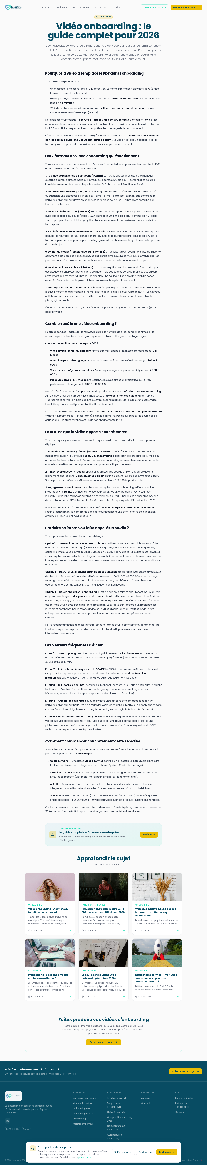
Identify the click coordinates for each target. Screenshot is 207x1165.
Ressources (99, 7)
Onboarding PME (81, 1108)
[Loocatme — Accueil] (13, 7)
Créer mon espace (153, 7)
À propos (145, 1098)
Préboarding (79, 1118)
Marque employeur (83, 1123)
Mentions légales (184, 1098)
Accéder (147, 834)
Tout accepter (167, 1152)
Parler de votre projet (102, 1042)
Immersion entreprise (84, 1098)
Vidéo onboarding (82, 1103)
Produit (46, 7)
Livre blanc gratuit (116, 1098)
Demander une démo (184, 7)
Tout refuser (145, 1152)
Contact (145, 1103)
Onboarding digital (83, 1113)
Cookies (179, 1111)
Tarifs (116, 7)
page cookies (85, 1157)
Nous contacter (80, 7)
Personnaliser (124, 1152)
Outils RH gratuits (116, 1111)
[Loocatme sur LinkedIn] (7, 1121)
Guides (61, 7)
